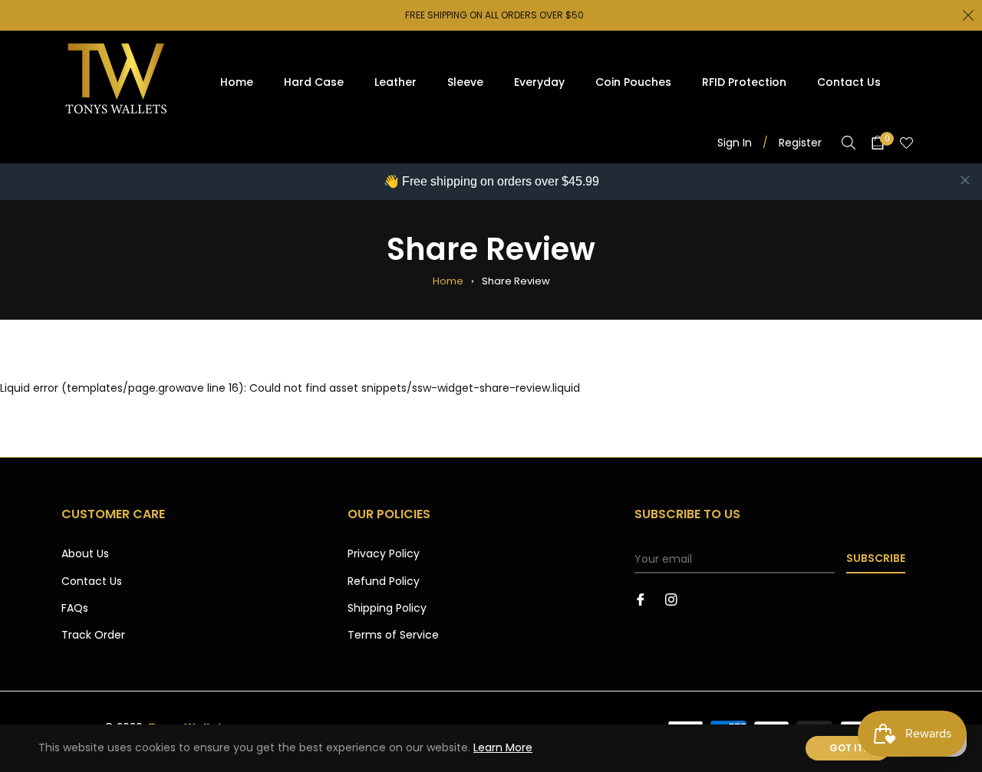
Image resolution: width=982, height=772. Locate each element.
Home (448, 281)
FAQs (74, 608)
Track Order (93, 634)
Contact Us (91, 581)
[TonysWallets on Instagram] (671, 598)
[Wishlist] (906, 143)
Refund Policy (384, 581)
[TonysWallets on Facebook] (640, 598)
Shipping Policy (387, 608)
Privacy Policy (384, 553)
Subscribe (875, 558)
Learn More (502, 747)
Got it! (847, 747)
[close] (965, 180)
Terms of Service (393, 634)
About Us (85, 553)
